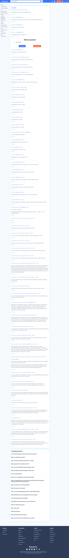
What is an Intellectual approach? (18, 504)
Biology (19, 534)
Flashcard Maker (37, 534)
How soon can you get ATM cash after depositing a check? (22, 467)
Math (2, 28)
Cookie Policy (52, 540)
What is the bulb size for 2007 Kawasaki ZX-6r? (20, 484)
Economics (20, 544)
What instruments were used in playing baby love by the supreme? (24, 494)
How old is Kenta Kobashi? (16, 473)
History (2, 22)
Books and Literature (4, 13)
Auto (1, 9)
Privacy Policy (52, 536)
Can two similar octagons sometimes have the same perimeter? (24, 454)
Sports (2, 34)
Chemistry (20, 532)
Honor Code (36, 532)
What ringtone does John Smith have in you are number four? (23, 501)
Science (2, 31)
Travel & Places (3, 36)
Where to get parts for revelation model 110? (20, 464)
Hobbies (2, 23)
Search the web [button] (22, 46)
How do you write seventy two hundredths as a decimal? (22, 460)
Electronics (2, 16)
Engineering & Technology (3, 18)
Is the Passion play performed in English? (19, 498)
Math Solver (36, 538)
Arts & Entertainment (4, 8)
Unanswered (5, 534)
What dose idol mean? (15, 511)
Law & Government (4, 26)
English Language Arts (22, 538)
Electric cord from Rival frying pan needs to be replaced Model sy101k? (25, 491)
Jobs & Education (4, 25)
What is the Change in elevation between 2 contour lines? (22, 470)
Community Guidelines (38, 530)
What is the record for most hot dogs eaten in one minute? (23, 518)
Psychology (20, 540)
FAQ (35, 540)
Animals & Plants (4, 6)
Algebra (19, 530)
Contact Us (52, 532)
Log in (66, 1)
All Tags (4, 532)
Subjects (2, 4)
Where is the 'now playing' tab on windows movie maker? (22, 477)
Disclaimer (51, 538)
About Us (51, 530)
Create (58, 1)
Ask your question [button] (37, 46)
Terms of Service (53, 534)
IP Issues (51, 542)
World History (20, 536)
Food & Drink (3, 20)
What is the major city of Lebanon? (18, 488)
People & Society (4, 29)
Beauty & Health (3, 11)
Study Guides (36, 536)
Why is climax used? (15, 508)
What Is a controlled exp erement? (18, 457)
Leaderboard (5, 530)
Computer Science (21, 542)
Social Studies (3, 33)
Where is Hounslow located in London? (19, 514)
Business (2, 14)
